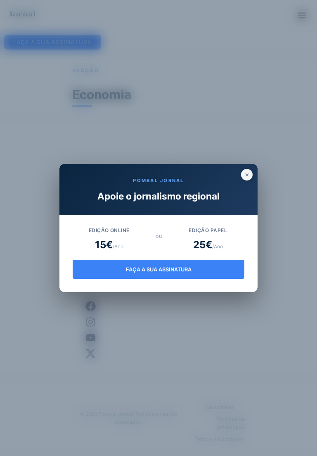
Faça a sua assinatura (159, 269)
